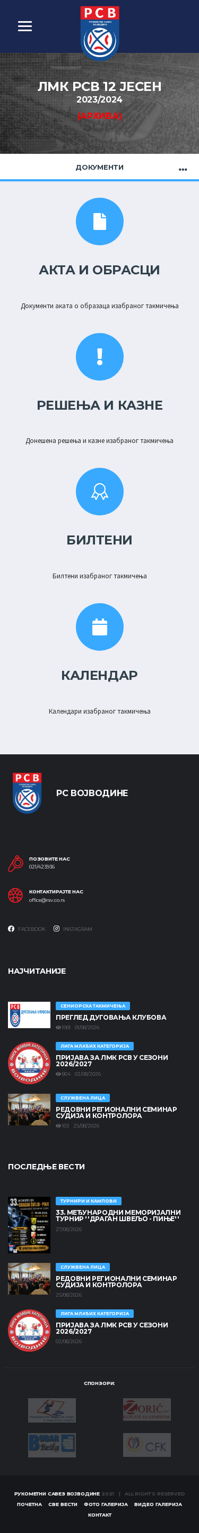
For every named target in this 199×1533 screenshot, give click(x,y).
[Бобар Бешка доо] (52, 1444)
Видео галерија (158, 1504)
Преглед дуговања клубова (111, 1017)
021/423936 (42, 867)
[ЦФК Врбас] (147, 1444)
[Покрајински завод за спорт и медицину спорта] (52, 1409)
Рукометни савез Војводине (57, 1494)
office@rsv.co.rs (47, 900)
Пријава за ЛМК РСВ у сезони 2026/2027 (112, 1061)
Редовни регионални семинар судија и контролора (116, 1112)
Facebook (31, 929)
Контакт (99, 1515)
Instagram (77, 929)
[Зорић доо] (147, 1409)
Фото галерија (106, 1504)
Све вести (62, 1504)
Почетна (29, 1504)
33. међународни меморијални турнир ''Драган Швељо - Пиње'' (118, 1215)
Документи (99, 167)
